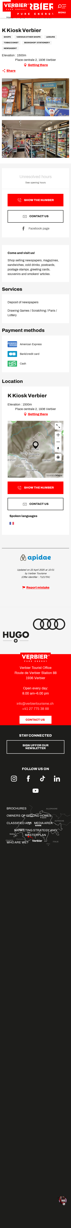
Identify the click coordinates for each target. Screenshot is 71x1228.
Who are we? (17, 842)
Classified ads (19, 823)
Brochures (17, 808)
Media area (43, 823)
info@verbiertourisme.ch (36, 704)
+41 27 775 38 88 (35, 709)
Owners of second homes (29, 815)
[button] (35, 97)
